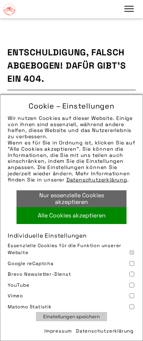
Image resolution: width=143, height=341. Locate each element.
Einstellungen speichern (71, 317)
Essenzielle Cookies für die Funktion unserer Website (64, 249)
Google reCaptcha (31, 263)
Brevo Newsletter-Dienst (39, 274)
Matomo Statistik (30, 307)
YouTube (19, 285)
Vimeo (15, 296)
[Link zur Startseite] (9, 9)
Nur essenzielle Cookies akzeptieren (71, 198)
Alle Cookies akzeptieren (72, 215)
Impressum (58, 331)
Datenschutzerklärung (96, 179)
